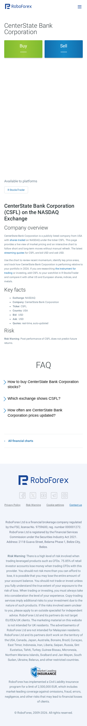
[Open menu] (79, 7)
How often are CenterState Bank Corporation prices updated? (35, 413)
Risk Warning (33, 504)
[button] (18, 6)
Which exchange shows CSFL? (34, 398)
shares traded (17, 240)
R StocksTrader (16, 189)
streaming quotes (14, 252)
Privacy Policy (12, 504)
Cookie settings (55, 504)
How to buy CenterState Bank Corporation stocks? (43, 384)
